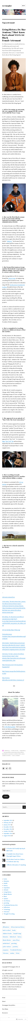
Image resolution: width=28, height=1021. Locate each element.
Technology (7, 909)
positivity (15, 946)
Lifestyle (6, 890)
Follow (6, 796)
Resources (5, 1013)
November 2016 (8, 829)
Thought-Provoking (9, 914)
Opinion (6, 898)
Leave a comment (16, 755)
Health (5, 883)
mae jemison (11, 754)
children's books (7, 933)
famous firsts (17, 752)
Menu (23, 5)
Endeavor (9, 241)
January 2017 (7, 825)
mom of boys (16, 940)
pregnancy (5, 950)
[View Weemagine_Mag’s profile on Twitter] (6, 768)
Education (6, 881)
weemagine (7, 6)
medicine (16, 754)
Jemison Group (11, 278)
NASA (19, 754)
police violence (7, 946)
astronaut (6, 752)
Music (5, 896)
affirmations (6, 927)
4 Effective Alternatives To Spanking (16, 865)
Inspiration (7, 888)
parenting (6, 903)
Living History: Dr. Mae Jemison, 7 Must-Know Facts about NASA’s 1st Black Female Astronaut (14, 35)
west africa (8, 755)
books (5, 879)
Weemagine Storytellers (8, 1005)
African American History (17, 927)
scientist (4, 755)
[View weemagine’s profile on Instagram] (10, 768)
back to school (7, 930)
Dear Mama (5, 1009)
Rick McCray (7, 750)
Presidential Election (15, 950)
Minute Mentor (8, 894)
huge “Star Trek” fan (7, 441)
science (22, 754)
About (3, 1001)
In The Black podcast (9, 727)
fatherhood (13, 937)
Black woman (11, 752)
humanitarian (5, 754)
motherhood (6, 943)
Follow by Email (8, 777)
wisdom (12, 953)
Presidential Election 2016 (11, 905)
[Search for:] (12, 807)
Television (6, 912)
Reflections (7, 907)
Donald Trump (17, 933)
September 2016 (8, 833)
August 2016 (7, 835)
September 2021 (8, 820)
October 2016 (7, 831)
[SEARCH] (24, 807)
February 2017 (7, 822)
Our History (7, 901)
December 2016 (8, 827)
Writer (17, 953)
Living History (23, 750)
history (22, 752)
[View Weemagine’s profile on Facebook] (3, 768)
